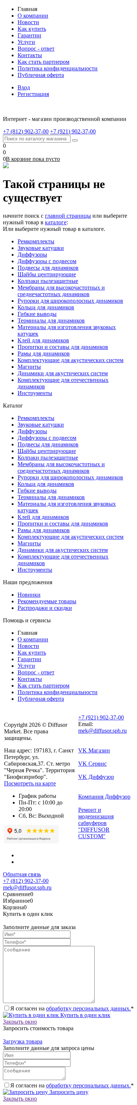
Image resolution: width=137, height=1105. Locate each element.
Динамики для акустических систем (63, 373)
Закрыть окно (20, 1022)
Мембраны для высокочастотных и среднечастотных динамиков (61, 290)
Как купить (32, 29)
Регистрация (33, 94)
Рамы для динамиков (44, 353)
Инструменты (35, 393)
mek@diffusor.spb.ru (102, 731)
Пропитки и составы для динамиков (63, 347)
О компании (33, 15)
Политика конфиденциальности (58, 68)
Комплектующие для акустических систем (70, 360)
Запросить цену (68, 1092)
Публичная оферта (41, 75)
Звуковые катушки (41, 248)
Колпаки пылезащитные (48, 281)
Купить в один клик (84, 1015)
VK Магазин (94, 750)
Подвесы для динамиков (48, 268)
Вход (24, 87)
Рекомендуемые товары (47, 601)
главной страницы (68, 216)
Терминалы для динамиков (51, 320)
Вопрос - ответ (36, 48)
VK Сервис (92, 763)
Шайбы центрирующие (47, 274)
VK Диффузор (96, 777)
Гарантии (29, 35)
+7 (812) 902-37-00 (26, 881)
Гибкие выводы (37, 314)
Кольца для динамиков (46, 307)
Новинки (29, 595)
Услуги (26, 42)
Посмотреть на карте (30, 783)
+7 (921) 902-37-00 (101, 717)
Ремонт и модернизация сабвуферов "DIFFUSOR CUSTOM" (96, 823)
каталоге (55, 222)
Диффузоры (32, 254)
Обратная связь (22, 874)
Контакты (30, 55)
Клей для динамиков (43, 340)
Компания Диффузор (104, 796)
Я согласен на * (72, 1008)
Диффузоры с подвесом (47, 261)
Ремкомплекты (36, 241)
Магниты (29, 367)
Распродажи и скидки (45, 608)
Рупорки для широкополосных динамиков (70, 301)
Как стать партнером (43, 62)
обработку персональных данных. (88, 1008)
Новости (28, 22)
